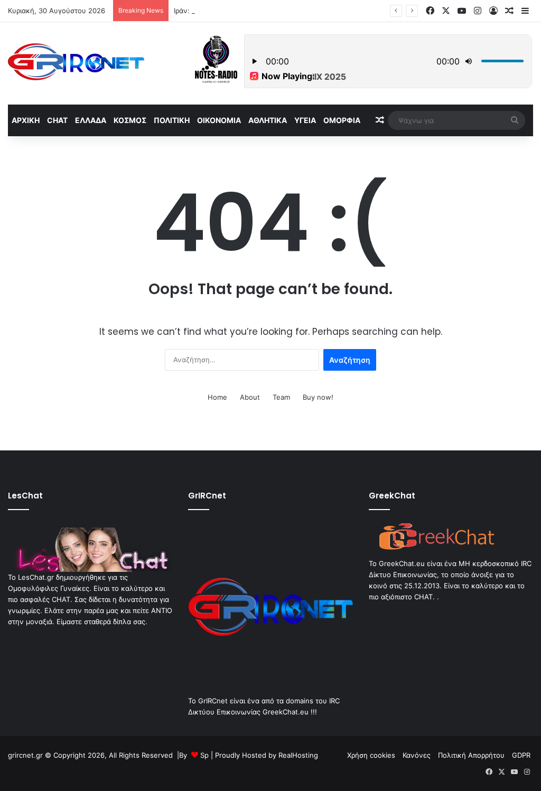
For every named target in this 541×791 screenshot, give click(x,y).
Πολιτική (172, 120)
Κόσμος (130, 120)
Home (217, 397)
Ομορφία (341, 120)
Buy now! (318, 397)
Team (281, 397)
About (250, 397)
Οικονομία (219, 120)
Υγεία (305, 120)
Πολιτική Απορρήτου (471, 755)
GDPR (521, 755)
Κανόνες (417, 755)
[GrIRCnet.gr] (76, 61)
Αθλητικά (267, 120)
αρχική (26, 120)
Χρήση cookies (371, 755)
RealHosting (298, 755)
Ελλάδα (90, 120)
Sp (204, 755)
